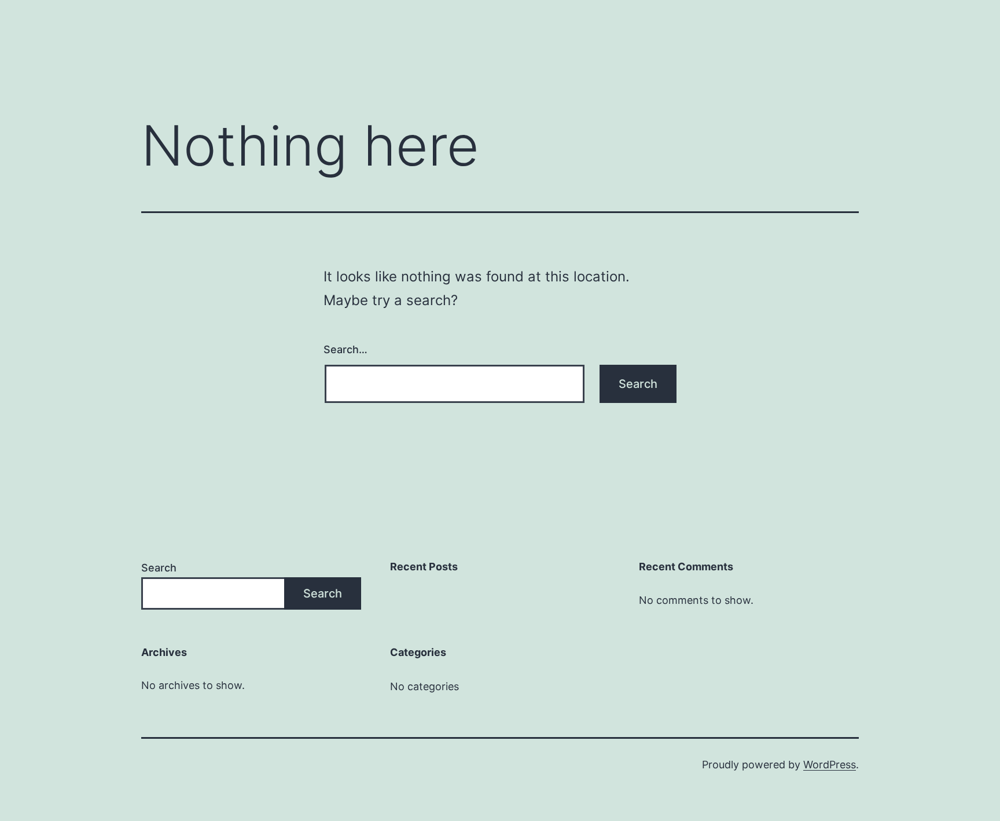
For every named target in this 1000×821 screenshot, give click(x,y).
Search (159, 568)
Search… (345, 349)
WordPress (829, 764)
